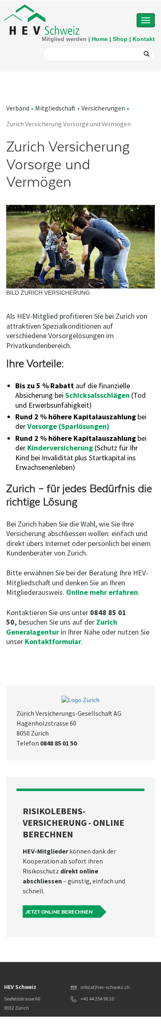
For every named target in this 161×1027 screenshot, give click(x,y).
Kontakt (144, 39)
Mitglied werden (64, 39)
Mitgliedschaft (55, 108)
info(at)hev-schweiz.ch (105, 987)
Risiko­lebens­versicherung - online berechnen (73, 822)
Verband (17, 108)
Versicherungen (103, 108)
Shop (120, 39)
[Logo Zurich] (80, 700)
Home (100, 39)
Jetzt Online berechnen (58, 912)
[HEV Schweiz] (41, 19)
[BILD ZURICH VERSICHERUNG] (80, 247)
